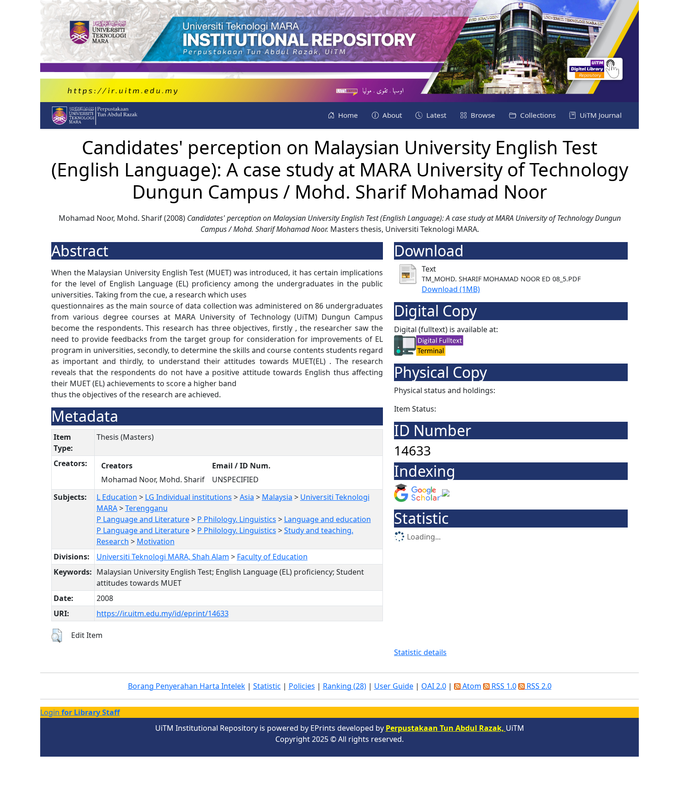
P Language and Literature (143, 519)
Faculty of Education (272, 557)
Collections (537, 115)
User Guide (393, 686)
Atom (471, 686)
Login (80, 712)
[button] (56, 636)
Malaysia (277, 497)
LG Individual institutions (188, 497)
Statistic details (420, 652)
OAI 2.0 (433, 686)
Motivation (156, 541)
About (391, 115)
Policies (302, 686)
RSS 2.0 (538, 686)
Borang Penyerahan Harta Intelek (186, 686)
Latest (435, 115)
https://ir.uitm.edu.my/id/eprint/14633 (163, 613)
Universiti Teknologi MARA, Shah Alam (163, 557)
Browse (482, 115)
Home (347, 115)
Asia (247, 497)
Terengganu (146, 508)
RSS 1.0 (503, 686)
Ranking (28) (344, 686)
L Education (117, 497)
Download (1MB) (451, 289)
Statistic (267, 686)
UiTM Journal (600, 115)
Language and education (327, 519)
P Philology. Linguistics (236, 519)
